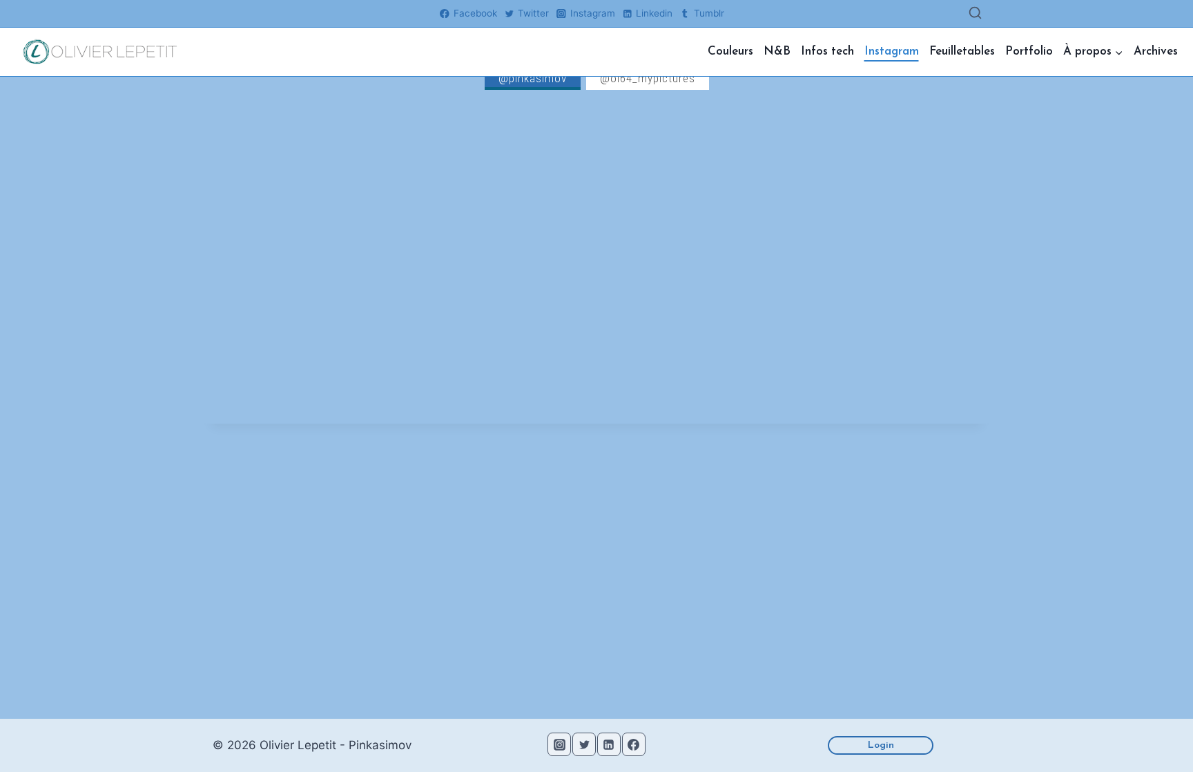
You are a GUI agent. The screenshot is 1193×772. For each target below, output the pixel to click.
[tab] (533, 78)
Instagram (891, 51)
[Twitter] (584, 744)
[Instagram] (559, 744)
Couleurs (730, 51)
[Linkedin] (609, 744)
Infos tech (827, 51)
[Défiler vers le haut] (1157, 733)
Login (881, 745)
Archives (1156, 51)
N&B (777, 51)
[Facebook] (634, 744)
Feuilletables (962, 51)
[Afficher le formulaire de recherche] (975, 13)
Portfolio (1029, 51)
